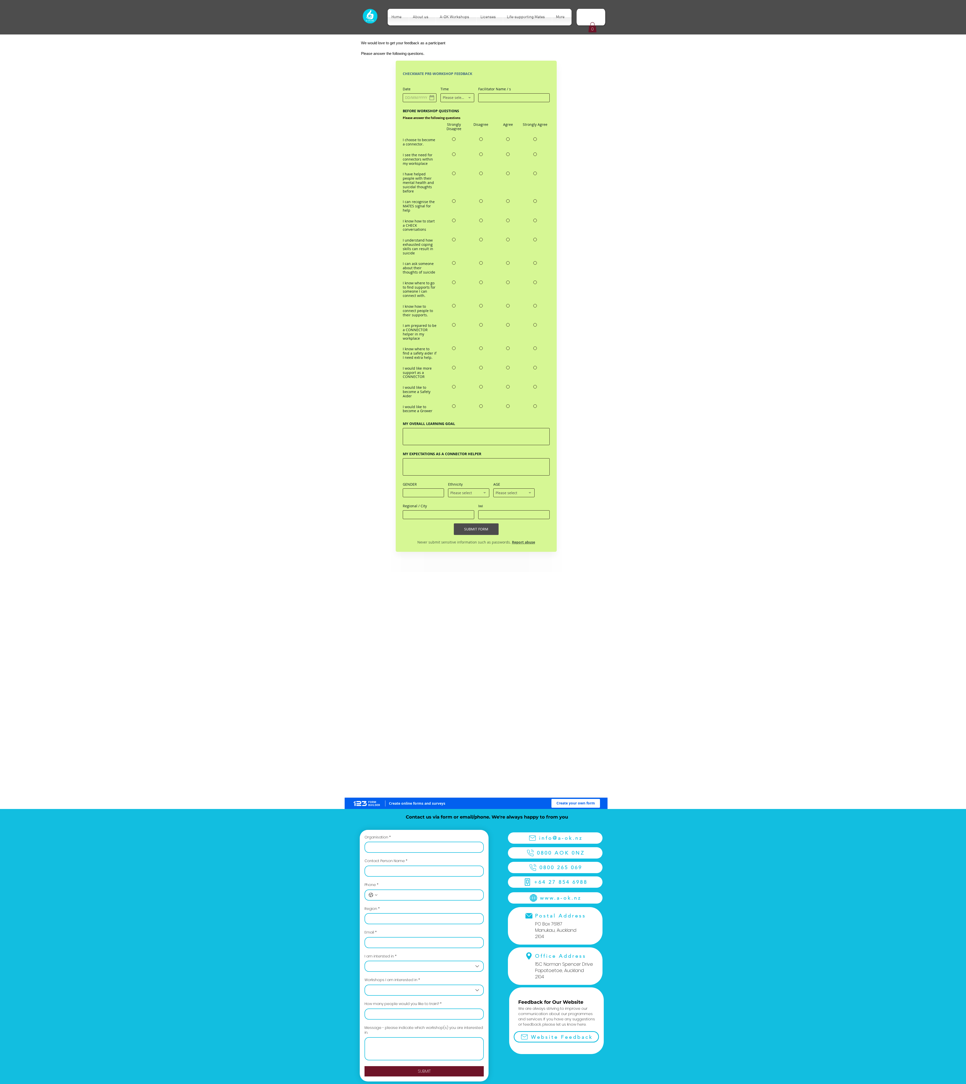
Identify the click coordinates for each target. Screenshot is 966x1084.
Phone (371, 647)
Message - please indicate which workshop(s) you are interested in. (424, 793)
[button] (592, 27)
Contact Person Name (386, 624)
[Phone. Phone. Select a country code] (373, 658)
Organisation (378, 600)
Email (371, 695)
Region (372, 671)
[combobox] (424, 729)
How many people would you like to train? (403, 766)
